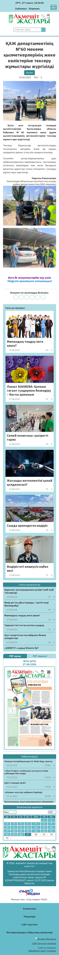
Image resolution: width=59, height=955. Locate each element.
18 (14, 830)
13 (27, 827)
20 (27, 830)
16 (51, 827)
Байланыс (21, 8)
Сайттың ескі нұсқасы (44, 943)
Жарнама (34, 8)
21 (36, 830)
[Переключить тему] (42, 9)
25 (14, 834)
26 (20, 834)
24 (7, 834)
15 (44, 827)
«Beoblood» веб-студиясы (42, 950)
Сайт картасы (29, 924)
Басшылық (29, 908)
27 (27, 834)
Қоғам (29, 72)
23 (51, 830)
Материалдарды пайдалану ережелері (29, 932)
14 (36, 827)
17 (7, 830)
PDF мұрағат (40, 656)
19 (20, 830)
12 (20, 827)
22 (44, 830)
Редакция (29, 916)
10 (7, 827)
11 (14, 827)
